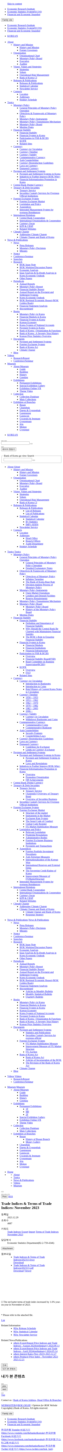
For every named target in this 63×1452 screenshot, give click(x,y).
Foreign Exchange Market (32, 201)
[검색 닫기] (2, 446)
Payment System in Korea (32, 328)
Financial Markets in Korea (33, 317)
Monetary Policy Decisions (33, 248)
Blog (15, 352)
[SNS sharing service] (2, 1191)
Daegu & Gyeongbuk (30, 410)
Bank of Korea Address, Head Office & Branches (37, 1400)
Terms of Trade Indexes (47, 1231)
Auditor (23, 64)
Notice (16, 253)
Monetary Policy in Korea (32, 314)
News (16, 242)
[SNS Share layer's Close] (2, 1194)
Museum (17, 1185)
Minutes (23, 251)
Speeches (17, 259)
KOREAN (12, 36)
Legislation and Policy (30, 204)
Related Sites (26, 143)
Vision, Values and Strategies (27, 66)
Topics (16, 1177)
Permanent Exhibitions (30, 383)
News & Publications (23, 1180)
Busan (23, 405)
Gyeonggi (24, 429)
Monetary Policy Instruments (33, 119)
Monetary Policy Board (31, 58)
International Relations (24, 215)
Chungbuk (25, 407)
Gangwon (24, 416)
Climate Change (21, 231)
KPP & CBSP (26, 226)
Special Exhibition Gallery (32, 385)
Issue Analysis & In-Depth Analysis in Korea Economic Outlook (38, 274)
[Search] (34, 460)
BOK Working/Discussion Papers (36, 267)
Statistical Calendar (29, 86)
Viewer (27, 1270)
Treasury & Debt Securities (26, 187)
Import (32, 1231)
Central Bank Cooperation (32, 218)
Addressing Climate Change (33, 234)
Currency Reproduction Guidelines (36, 163)
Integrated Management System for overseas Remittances (36, 211)
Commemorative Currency (32, 157)
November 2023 (15, 1234)
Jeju (21, 424)
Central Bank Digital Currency (28, 185)
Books (16, 311)
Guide (23, 369)
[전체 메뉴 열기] (2, 440)
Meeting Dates (27, 127)
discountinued (26, 308)
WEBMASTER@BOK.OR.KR (16, 1405)
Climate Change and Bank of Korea (37, 237)
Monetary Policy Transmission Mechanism (40, 121)
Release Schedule (24, 1328)
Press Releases (27, 245)
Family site (7, 20)
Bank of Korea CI (28, 77)
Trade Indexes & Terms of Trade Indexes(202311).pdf (29, 1266)
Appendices (25, 207)
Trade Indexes (14, 1231)
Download (18, 1262)
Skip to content (14, 3)
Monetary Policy (21, 105)
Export (25, 1231)
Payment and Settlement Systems (29, 171)
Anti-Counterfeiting (29, 160)
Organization (19, 53)
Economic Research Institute (21, 9)
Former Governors (28, 50)
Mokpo (23, 427)
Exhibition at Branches (24, 402)
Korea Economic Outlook (32, 297)
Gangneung (25, 413)
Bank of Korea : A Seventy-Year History (39, 333)
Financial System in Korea (32, 135)
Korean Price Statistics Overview (36, 336)
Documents (18, 339)
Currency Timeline (29, 152)
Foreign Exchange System (26, 198)
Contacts (17, 91)
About (16, 1174)
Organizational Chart (30, 55)
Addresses (25, 97)
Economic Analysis (29, 270)
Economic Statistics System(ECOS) (24, 11)
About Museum (21, 366)
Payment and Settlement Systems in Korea (40, 174)
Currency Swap (27, 223)
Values (23, 72)
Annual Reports (27, 284)
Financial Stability (22, 130)
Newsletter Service (29, 88)
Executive (24, 61)
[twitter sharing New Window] (8, 1194)
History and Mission (23, 44)
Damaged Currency (29, 168)
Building (24, 372)
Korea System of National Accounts (37, 325)
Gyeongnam (25, 421)
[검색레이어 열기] (5, 440)
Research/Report (21, 358)
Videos (16, 1183)
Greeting (24, 377)
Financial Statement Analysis (33, 306)
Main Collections (28, 399)
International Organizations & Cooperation (40, 220)
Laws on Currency (29, 165)
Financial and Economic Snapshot (23, 14)
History (23, 374)
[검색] (31, 443)
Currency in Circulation (31, 149)
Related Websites (28, 229)
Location (24, 94)
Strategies (24, 69)
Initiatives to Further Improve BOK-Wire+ (40, 176)
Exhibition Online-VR (30, 388)
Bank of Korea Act (29, 347)
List (3, 1320)
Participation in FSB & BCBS (34, 138)
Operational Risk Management (34, 75)
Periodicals (18, 281)
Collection (18, 394)
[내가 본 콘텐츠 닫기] (2, 1383)
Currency (17, 146)
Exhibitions (18, 380)
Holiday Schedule (28, 99)
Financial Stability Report (32, 289)
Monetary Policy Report (31, 286)
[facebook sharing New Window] (5, 1194)
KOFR (23, 141)
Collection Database (29, 396)
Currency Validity (28, 154)
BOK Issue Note (28, 264)
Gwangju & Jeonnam (30, 418)
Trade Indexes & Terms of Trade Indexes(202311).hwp (29, 1258)
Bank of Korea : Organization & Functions (40, 330)
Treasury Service (28, 190)
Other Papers (26, 278)
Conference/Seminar (23, 256)
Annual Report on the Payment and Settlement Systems (37, 293)
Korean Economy (28, 322)
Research (17, 262)
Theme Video (26, 391)
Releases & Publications (25, 80)
